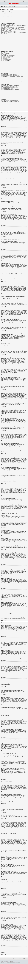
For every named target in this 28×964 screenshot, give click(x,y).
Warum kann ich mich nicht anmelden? (7, 16)
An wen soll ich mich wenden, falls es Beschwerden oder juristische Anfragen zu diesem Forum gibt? (13, 107)
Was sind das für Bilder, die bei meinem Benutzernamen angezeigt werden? (13, 29)
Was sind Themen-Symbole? (5, 60)
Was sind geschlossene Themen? (6, 59)
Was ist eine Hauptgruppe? (5, 70)
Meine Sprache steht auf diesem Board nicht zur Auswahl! (10, 28)
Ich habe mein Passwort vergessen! (6, 18)
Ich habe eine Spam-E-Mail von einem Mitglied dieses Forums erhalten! (12, 76)
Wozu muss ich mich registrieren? (6, 12)
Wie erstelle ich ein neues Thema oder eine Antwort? (9, 36)
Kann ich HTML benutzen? (5, 53)
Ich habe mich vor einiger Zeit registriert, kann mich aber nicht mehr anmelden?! (13, 17)
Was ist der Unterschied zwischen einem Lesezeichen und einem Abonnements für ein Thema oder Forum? (13, 93)
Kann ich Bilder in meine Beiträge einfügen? (8, 55)
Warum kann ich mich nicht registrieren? (7, 14)
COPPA (10, 161)
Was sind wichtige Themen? (5, 58)
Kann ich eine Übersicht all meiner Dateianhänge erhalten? (10, 101)
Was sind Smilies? (4, 54)
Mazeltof (18, 962)
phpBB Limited (15, 290)
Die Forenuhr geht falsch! (5, 26)
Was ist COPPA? (3, 13)
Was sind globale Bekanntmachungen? (7, 56)
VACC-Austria (4, 962)
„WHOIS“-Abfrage (6, 928)
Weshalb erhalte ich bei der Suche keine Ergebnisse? (9, 86)
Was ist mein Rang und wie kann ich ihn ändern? (8, 31)
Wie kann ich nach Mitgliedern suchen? (7, 88)
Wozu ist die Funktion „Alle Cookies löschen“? (8, 20)
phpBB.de (23, 290)
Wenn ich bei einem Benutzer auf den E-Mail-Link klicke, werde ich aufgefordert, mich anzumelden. (13, 33)
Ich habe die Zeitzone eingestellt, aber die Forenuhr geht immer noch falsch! (13, 27)
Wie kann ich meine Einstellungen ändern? (7, 24)
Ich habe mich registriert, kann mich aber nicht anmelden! (10, 15)
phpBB (5, 960)
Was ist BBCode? (4, 52)
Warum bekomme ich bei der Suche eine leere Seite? (9, 87)
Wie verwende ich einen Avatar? (6, 30)
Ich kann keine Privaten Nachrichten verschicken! (9, 74)
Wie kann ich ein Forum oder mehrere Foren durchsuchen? (10, 85)
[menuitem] (3, 1)
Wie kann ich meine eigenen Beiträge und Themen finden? (10, 89)
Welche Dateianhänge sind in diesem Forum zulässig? (9, 100)
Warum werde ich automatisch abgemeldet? (8, 19)
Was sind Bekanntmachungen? (6, 57)
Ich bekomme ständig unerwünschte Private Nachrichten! (10, 75)
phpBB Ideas (3, 917)
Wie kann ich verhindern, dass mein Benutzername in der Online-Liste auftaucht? (14, 25)
